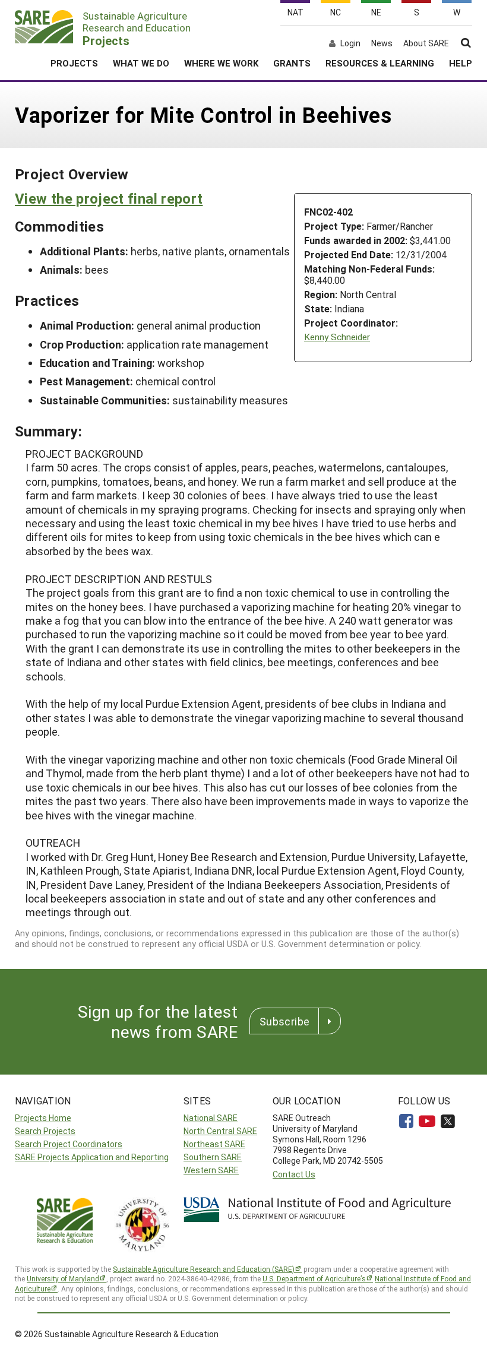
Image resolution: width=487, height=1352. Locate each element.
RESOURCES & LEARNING (379, 63)
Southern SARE (213, 1157)
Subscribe (284, 1021)
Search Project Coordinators (68, 1144)
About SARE (426, 43)
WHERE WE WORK (221, 63)
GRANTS (292, 63)
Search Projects (45, 1130)
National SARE (211, 1117)
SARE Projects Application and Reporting (92, 1157)
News (382, 43)
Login (350, 43)
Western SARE (211, 1170)
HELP (460, 63)
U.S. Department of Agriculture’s (314, 1278)
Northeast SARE (214, 1144)
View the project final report (109, 198)
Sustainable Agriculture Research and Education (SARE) (204, 1269)
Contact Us (294, 1174)
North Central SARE (220, 1130)
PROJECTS (74, 63)
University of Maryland (63, 1278)
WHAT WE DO (141, 63)
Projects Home (43, 1117)
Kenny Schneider (337, 337)
